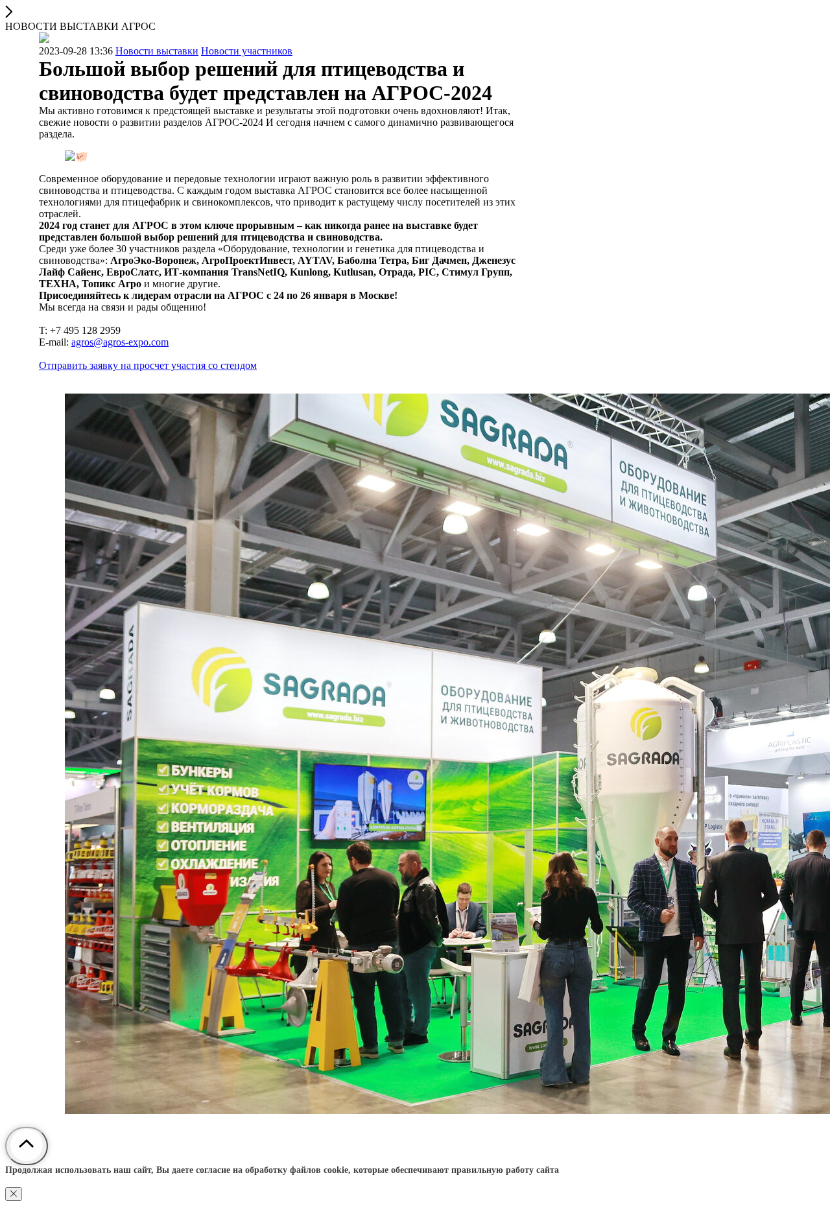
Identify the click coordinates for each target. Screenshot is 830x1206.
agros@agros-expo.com (120, 342)
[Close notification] (13, 1194)
